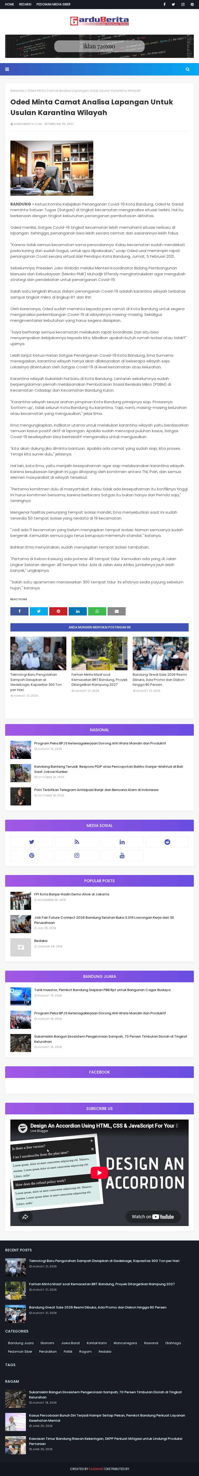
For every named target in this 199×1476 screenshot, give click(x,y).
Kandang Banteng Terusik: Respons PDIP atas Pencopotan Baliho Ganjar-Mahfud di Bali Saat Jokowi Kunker (108, 769)
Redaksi (25, 4)
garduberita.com (27, 124)
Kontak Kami (97, 1343)
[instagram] (183, 4)
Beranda (17, 90)
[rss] (77, 841)
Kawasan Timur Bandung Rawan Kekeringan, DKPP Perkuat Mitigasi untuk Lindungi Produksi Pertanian (105, 1441)
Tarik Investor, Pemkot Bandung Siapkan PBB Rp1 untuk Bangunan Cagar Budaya (102, 989)
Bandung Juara (21, 1343)
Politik (68, 1351)
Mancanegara (125, 1343)
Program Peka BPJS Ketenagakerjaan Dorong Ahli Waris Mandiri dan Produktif (100, 743)
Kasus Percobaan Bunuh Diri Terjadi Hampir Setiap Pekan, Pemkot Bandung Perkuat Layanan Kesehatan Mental (107, 1418)
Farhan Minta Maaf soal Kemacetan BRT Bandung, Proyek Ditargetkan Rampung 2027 (99, 679)
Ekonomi (47, 1343)
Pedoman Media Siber (53, 4)
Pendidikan (48, 1351)
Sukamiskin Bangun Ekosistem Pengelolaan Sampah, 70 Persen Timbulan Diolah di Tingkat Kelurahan (110, 1039)
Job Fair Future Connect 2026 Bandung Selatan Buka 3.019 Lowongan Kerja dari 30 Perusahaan (104, 920)
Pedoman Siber (20, 1351)
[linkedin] (122, 841)
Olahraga (173, 1343)
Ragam (85, 1351)
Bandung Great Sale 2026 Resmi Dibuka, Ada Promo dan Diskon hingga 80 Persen (160, 679)
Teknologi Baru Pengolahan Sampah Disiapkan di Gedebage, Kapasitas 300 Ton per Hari (36, 682)
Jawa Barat (70, 1343)
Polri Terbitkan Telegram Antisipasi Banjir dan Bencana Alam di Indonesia (96, 789)
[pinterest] (191, 4)
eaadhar (96, 1469)
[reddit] (167, 841)
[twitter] (173, 4)
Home (9, 4)
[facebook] (164, 4)
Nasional (151, 1343)
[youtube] (122, 855)
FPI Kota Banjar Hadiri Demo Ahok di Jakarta (71, 894)
